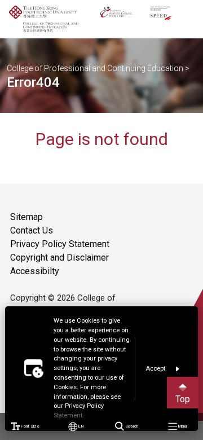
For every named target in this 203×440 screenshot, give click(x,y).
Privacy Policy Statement (59, 244)
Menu (182, 426)
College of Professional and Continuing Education (95, 68)
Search (131, 426)
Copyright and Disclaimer (59, 257)
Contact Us (31, 230)
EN (81, 426)
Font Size (29, 426)
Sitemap (26, 217)
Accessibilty (34, 271)
